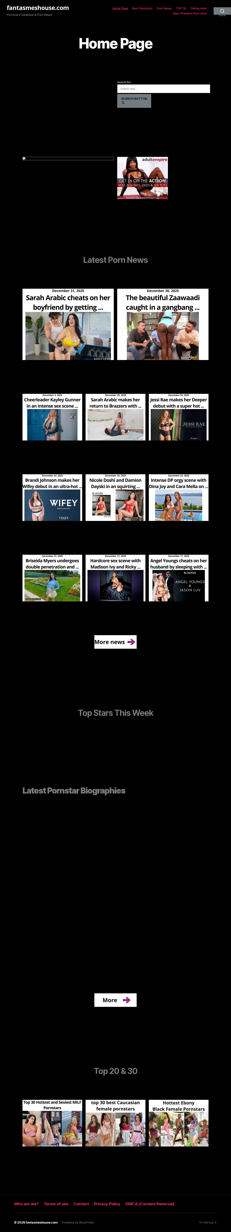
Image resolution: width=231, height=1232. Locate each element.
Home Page (120, 8)
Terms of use (56, 1203)
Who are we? (26, 1203)
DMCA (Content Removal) (149, 1203)
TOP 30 (181, 8)
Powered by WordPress (78, 1222)
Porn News (164, 8)
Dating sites (199, 8)
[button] (36, 829)
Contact (81, 1203)
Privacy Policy (107, 1203)
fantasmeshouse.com (38, 8)
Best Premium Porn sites (190, 13)
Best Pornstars (142, 8)
